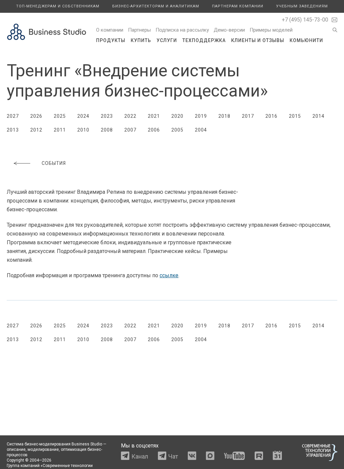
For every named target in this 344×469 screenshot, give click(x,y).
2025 (60, 116)
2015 (295, 116)
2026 (36, 116)
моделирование (43, 449)
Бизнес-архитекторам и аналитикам (155, 6)
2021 (154, 116)
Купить (141, 40)
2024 (83, 116)
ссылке (169, 275)
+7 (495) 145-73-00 (305, 19)
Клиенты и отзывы (257, 40)
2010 (83, 130)
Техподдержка (204, 40)
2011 (60, 130)
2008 (107, 130)
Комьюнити (306, 40)
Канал (139, 456)
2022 (130, 116)
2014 (318, 116)
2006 (154, 130)
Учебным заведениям (302, 6)
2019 (201, 116)
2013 (13, 130)
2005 (177, 130)
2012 (36, 130)
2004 (201, 130)
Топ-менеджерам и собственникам (57, 6)
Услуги (167, 40)
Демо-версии (229, 30)
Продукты (110, 40)
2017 (248, 116)
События (54, 163)
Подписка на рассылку (182, 30)
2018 (224, 116)
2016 (271, 116)
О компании (109, 30)
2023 (107, 116)
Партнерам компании (237, 6)
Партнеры (139, 30)
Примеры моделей (271, 30)
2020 (177, 116)
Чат (173, 456)
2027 (13, 116)
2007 (130, 130)
